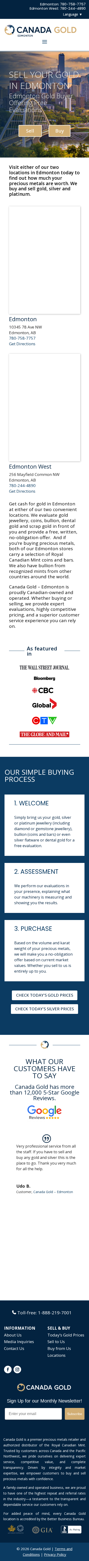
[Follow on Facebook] (8, 1369)
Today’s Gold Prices (65, 1335)
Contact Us (14, 1348)
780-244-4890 (22, 485)
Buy (59, 131)
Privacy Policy (55, 1554)
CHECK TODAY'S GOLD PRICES (44, 995)
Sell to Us (56, 1341)
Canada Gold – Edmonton (51, 1192)
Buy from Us (59, 1348)
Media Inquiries (19, 1341)
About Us (13, 1335)
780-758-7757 (22, 338)
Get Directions (22, 343)
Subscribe (74, 1414)
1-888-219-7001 (55, 1313)
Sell (30, 131)
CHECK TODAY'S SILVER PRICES (44, 1009)
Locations (56, 1355)
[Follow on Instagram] (17, 1369)
